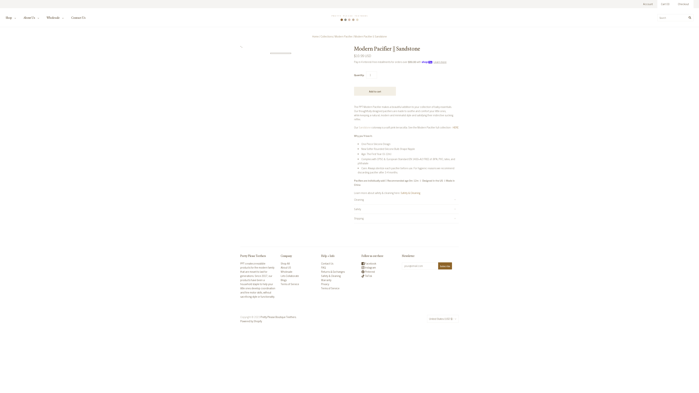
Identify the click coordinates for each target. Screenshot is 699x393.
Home (315, 36)
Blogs (284, 280)
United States (441, 318)
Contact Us (78, 18)
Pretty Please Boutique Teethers (278, 317)
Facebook (370, 263)
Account (648, 4)
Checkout (683, 4)
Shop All (285, 263)
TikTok (368, 275)
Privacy (325, 284)
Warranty (326, 280)
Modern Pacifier (344, 36)
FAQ (323, 267)
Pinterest (369, 271)
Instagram (370, 267)
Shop (9, 18)
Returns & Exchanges (333, 271)
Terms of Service (290, 284)
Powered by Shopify (251, 321)
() (665, 4)
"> (280, 53)
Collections (327, 36)
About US (286, 267)
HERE (456, 127)
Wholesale (53, 18)
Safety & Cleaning (410, 192)
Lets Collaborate (290, 275)
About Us (29, 18)
